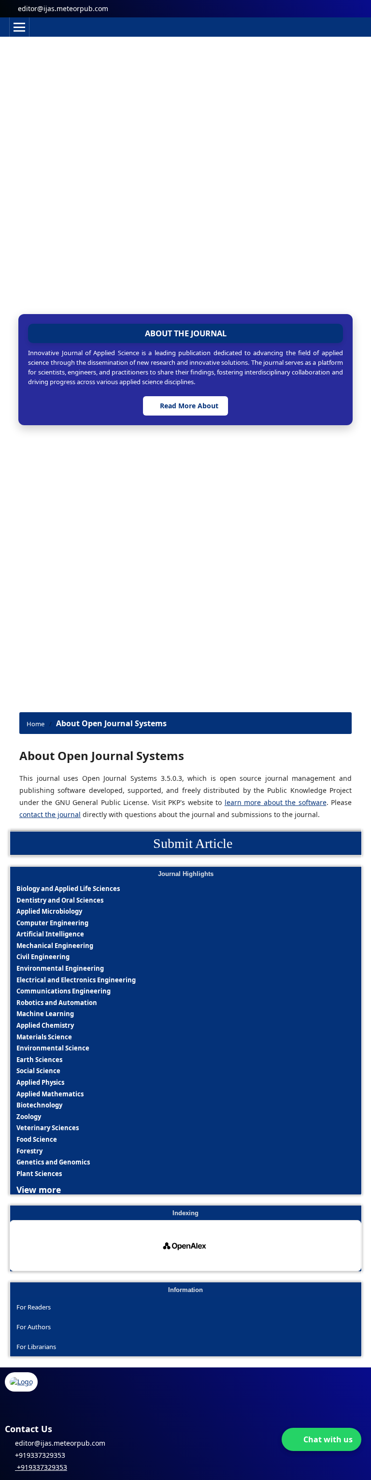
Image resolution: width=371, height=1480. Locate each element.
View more (38, 1189)
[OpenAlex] (185, 1245)
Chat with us (328, 1439)
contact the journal (50, 814)
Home (35, 723)
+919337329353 (41, 1467)
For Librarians (36, 1346)
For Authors (33, 1326)
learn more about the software (276, 802)
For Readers (33, 1307)
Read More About (188, 405)
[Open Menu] (19, 27)
